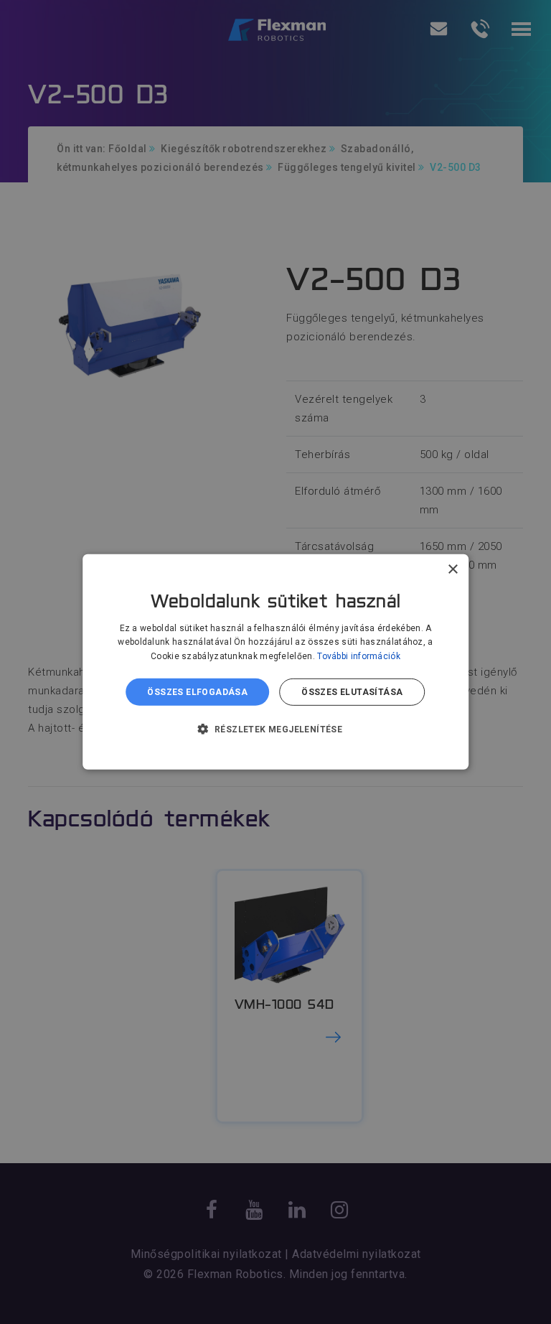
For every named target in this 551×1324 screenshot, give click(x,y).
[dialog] (275, 662)
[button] (276, 728)
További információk (358, 656)
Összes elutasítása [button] (351, 692)
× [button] (452, 569)
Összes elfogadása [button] (197, 692)
